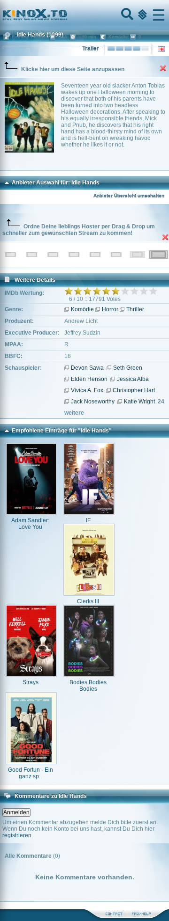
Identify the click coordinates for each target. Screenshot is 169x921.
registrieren (16, 835)
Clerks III (88, 601)
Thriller (135, 309)
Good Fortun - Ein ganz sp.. (30, 773)
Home (66, 15)
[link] (84, 15)
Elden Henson (89, 379)
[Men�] (158, 15)
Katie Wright (139, 401)
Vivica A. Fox (87, 390)
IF (88, 520)
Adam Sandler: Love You (30, 523)
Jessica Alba (133, 379)
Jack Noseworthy (93, 401)
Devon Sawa (87, 368)
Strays (30, 682)
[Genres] (141, 15)
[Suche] (126, 15)
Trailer (90, 48)
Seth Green (127, 368)
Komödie (82, 309)
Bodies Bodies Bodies (88, 685)
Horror (110, 309)
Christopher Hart (134, 390)
